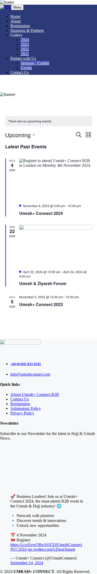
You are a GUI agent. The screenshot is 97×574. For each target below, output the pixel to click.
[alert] (48, 121)
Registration (20, 26)
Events (26, 68)
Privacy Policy (22, 413)
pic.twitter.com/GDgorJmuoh (51, 549)
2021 (25, 54)
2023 (25, 44)
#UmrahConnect (68, 544)
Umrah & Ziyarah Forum (42, 283)
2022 (25, 49)
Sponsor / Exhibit (35, 63)
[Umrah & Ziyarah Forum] (55, 245)
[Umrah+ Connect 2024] (55, 179)
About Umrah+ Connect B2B (34, 394)
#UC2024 (18, 549)
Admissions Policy (25, 408)
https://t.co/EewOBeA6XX (32, 544)
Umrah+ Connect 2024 (41, 213)
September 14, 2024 (26, 563)
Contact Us (19, 72)
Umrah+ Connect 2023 (41, 304)
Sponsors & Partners (27, 30)
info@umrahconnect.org (30, 374)
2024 (25, 40)
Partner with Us (23, 58)
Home (15, 16)
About (15, 21)
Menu (17, 7)
